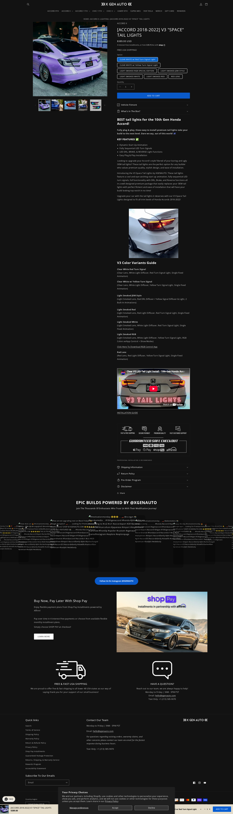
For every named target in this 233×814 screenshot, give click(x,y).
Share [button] (122, 493)
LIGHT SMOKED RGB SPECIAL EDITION (137, 71)
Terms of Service (32, 730)
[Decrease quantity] (205, 809)
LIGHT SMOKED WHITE (130, 76)
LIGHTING (104, 19)
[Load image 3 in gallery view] (70, 105)
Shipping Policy (32, 734)
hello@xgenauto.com (165, 695)
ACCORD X (94, 19)
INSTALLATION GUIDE (127, 412)
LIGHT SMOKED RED (156, 76)
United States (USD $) (36, 804)
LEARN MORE (44, 636)
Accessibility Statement (35, 768)
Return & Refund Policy (35, 743)
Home (86, 19)
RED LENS (175, 76)
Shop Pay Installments (35, 751)
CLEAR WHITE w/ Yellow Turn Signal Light (139, 65)
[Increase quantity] (209, 809)
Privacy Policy (111, 801)
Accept (115, 807)
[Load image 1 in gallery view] (44, 105)
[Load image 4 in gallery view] (83, 105)
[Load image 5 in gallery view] (95, 105)
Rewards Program (33, 764)
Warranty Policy (32, 738)
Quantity (120, 82)
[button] (28, 4)
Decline (151, 807)
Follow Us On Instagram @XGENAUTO (116, 581)
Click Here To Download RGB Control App (137, 346)
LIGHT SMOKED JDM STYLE (173, 71)
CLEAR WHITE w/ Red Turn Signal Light (137, 59)
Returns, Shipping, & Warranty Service (42, 760)
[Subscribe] (66, 782)
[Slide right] (104, 105)
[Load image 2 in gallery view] (57, 105)
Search (28, 726)
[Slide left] (35, 105)
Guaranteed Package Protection (39, 756)
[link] (71, 670)
